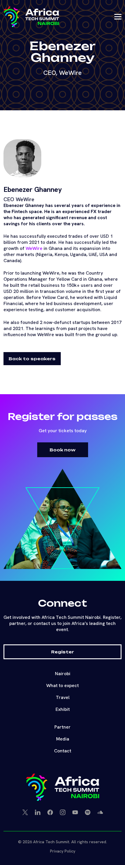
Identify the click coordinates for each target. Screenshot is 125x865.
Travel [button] (62, 697)
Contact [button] (62, 751)
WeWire (34, 248)
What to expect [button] (62, 685)
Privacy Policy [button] (62, 851)
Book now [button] (63, 449)
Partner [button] (62, 727)
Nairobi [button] (62, 674)
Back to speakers (32, 358)
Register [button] (62, 651)
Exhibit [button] (63, 709)
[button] (31, 17)
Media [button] (62, 739)
